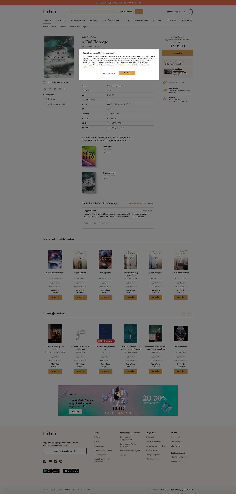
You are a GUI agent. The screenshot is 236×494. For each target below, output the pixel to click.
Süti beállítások (109, 73)
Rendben (127, 73)
